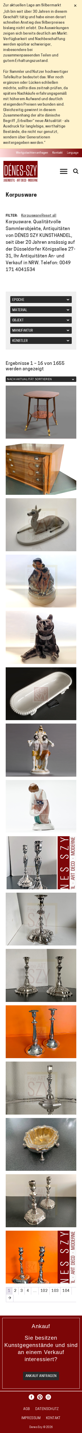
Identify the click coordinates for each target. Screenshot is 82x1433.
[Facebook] (32, 1397)
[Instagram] (49, 1397)
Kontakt (57, 153)
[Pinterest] (41, 1397)
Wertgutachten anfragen (32, 153)
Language (73, 153)
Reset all (48, 216)
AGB (26, 1409)
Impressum (31, 1418)
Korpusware (31, 216)
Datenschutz (47, 1409)
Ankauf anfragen (41, 1376)
